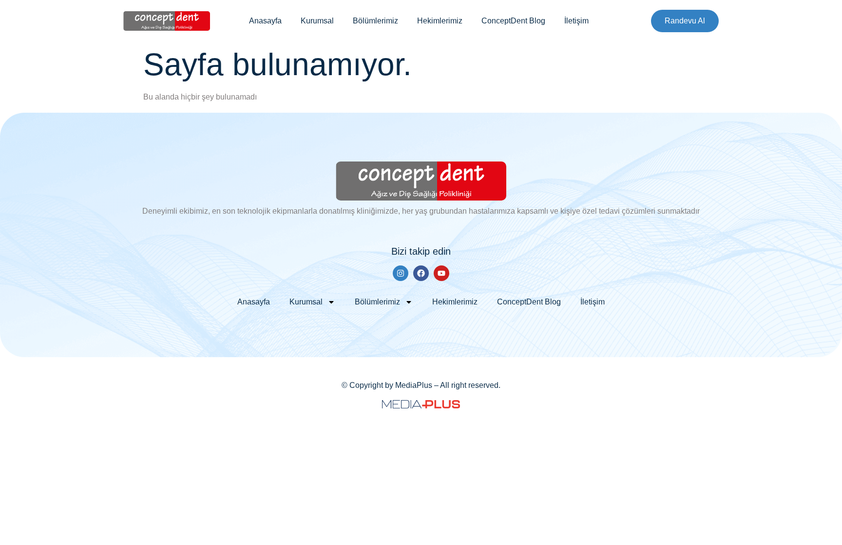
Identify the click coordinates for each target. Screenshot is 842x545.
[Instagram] (400, 273)
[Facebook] (421, 273)
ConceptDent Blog (513, 21)
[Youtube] (441, 273)
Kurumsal (317, 21)
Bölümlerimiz (375, 21)
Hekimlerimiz (439, 21)
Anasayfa (265, 21)
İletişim (576, 21)
